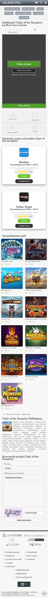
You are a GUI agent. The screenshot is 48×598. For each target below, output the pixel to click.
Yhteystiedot (32, 552)
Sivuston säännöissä (27, 595)
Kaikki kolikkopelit (12, 9)
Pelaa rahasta (24, 64)
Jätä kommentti (24, 520)
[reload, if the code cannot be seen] (13, 512)
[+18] (12, 540)
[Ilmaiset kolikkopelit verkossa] (11, 2)
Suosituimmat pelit (23, 13)
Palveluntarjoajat (13, 552)
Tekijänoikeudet (22, 570)
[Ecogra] (12, 544)
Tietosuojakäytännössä (9, 595)
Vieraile (24, 176)
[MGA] (35, 544)
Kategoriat (10, 556)
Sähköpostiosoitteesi (14, 473)
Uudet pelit (38, 13)
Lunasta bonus (24, 181)
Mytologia (26, 414)
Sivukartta (31, 559)
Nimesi (7, 464)
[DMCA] (35, 540)
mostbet (9, 563)
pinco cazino (32, 556)
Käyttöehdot (21, 573)
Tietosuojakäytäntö (24, 577)
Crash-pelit (24, 17)
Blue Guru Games (13, 414)
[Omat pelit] (36, 3)
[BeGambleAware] (35, 535)
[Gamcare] (12, 535)
